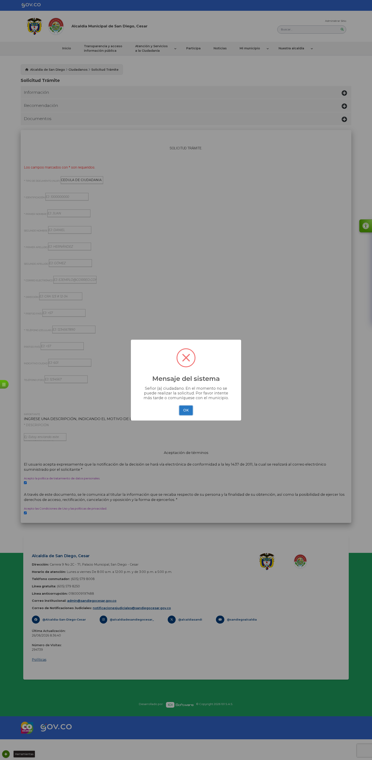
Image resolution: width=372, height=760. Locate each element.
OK (186, 410)
